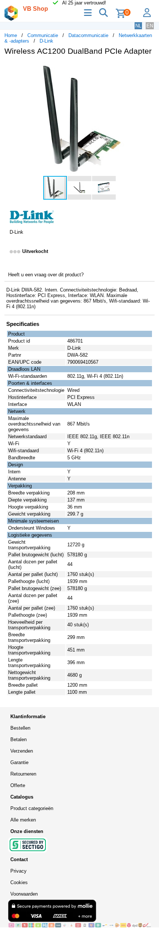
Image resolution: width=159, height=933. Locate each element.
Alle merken (23, 820)
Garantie (19, 762)
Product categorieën (31, 808)
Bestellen (20, 728)
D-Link (46, 41)
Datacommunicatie (88, 35)
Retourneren (23, 774)
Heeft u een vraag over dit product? (46, 274)
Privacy (18, 871)
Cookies (19, 882)
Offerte (17, 785)
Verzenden (21, 751)
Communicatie (42, 35)
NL (138, 26)
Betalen (18, 739)
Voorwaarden (24, 894)
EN (149, 26)
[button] (148, 69)
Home (10, 35)
